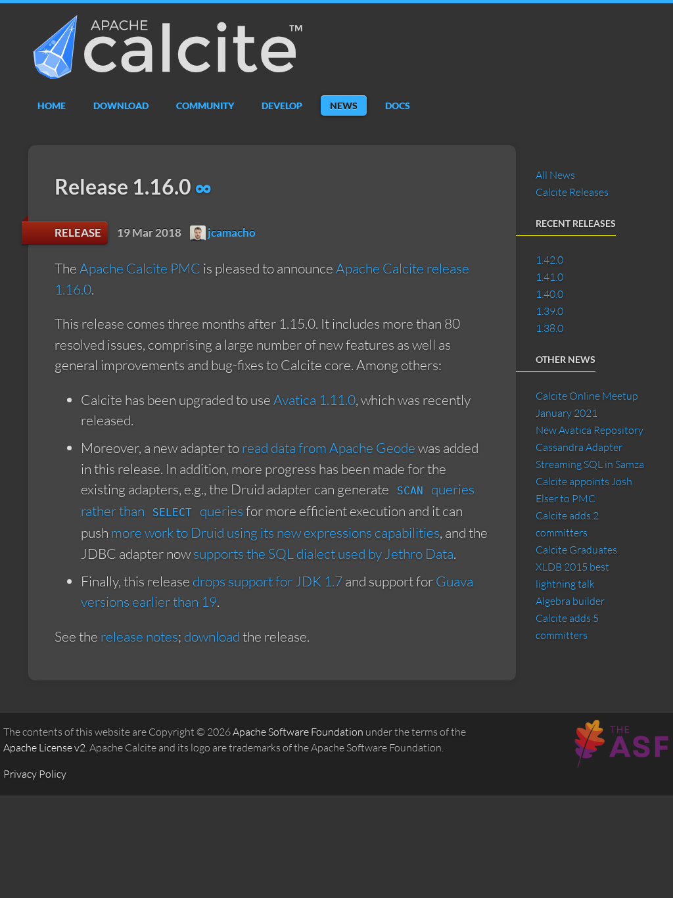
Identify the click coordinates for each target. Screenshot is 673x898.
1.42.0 (549, 259)
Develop (282, 105)
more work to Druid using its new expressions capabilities (275, 532)
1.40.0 (549, 293)
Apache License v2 (44, 747)
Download (121, 105)
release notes (139, 636)
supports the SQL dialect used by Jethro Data (323, 553)
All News (555, 174)
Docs (397, 105)
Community (205, 105)
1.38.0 (549, 328)
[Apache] (620, 760)
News (344, 105)
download (212, 636)
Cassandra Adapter (579, 447)
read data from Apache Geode (328, 447)
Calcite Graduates (576, 549)
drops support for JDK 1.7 (267, 581)
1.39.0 (549, 311)
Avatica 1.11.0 (314, 399)
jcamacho (231, 232)
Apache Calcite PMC (140, 268)
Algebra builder (570, 600)
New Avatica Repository (589, 430)
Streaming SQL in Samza (590, 464)
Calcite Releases (572, 192)
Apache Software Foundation (298, 731)
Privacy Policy (34, 773)
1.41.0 (549, 276)
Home (51, 105)
